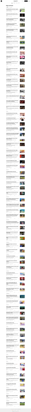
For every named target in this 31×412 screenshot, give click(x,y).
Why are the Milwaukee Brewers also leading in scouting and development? (11, 295)
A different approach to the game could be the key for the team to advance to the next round (12, 188)
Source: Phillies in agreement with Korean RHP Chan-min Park (12, 155)
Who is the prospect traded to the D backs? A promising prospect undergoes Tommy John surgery (12, 145)
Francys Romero (10, 11)
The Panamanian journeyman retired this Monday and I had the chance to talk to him (12, 183)
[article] (15, 10)
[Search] (22, 1)
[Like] (6, 65)
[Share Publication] (23, 1)
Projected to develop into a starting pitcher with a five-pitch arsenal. (12, 58)
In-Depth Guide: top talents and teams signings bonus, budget (12, 239)
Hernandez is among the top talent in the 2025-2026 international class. (11, 347)
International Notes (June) (10, 350)
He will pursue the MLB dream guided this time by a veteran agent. (12, 15)
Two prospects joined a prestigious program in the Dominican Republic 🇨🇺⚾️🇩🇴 (11, 358)
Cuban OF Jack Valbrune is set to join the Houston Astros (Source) (12, 334)
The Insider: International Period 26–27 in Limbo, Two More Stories (12, 19)
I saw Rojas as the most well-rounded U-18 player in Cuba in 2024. (12, 308)
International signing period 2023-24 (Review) (11, 403)
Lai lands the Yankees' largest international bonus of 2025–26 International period (12, 70)
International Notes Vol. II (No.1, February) (12, 209)
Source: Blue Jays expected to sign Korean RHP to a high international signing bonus (12, 317)
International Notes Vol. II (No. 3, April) (11, 150)
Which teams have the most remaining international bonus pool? (12, 368)
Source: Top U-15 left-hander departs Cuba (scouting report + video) (12, 288)
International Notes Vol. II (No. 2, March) (12, 165)
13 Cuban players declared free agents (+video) (11, 250)
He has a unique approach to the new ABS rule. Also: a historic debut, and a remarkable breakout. (12, 92)
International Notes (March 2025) (11, 383)
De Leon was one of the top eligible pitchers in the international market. (11, 216)
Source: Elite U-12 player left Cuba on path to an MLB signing (12, 267)
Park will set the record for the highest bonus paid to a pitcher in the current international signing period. (12, 157)
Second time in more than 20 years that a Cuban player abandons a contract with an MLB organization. (12, 341)
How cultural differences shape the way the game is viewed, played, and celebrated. (12, 178)
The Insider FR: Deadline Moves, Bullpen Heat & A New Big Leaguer (12, 29)
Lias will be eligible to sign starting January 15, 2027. (11, 375)
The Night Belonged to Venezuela (11, 171)
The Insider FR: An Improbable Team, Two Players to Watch (12, 62)
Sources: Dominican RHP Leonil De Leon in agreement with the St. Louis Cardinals (12, 215)
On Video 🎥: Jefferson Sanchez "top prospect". (11, 384)
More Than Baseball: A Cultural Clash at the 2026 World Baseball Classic (12, 176)
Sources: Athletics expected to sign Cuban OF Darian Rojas (12, 307)
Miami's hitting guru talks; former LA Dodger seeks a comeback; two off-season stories (12, 204)
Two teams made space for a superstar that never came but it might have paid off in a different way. (12, 330)
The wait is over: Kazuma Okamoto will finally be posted (11, 278)
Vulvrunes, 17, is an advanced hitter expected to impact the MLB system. (12, 336)
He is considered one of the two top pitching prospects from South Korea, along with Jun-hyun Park (12, 319)
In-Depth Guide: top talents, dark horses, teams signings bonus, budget (12, 397)
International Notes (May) (10, 363)
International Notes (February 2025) (11, 389)
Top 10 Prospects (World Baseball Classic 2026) (12, 192)
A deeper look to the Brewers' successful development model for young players (12, 297)
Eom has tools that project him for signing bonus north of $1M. (12, 102)
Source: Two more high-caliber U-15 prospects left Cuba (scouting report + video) (11, 283)
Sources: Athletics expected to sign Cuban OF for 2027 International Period (12, 199)
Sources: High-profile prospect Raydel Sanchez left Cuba (11, 138)
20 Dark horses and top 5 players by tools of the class (11, 233)
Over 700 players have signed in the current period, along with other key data (12, 75)
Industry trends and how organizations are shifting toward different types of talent (12, 228)
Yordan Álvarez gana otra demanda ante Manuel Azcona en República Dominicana (12, 128)
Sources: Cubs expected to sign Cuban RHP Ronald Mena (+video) (12, 312)
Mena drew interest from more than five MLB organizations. (12, 313)
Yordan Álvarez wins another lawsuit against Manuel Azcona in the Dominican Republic (12, 133)
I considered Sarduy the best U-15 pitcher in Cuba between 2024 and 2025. (12, 290)
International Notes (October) (10, 272)
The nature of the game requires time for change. (11, 20)
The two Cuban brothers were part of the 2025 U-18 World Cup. (12, 97)
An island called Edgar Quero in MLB (11, 160)
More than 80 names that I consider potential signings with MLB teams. (12, 262)
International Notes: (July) (10, 322)
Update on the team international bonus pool (11, 351)
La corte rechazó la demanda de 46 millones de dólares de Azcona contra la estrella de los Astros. (12, 129)
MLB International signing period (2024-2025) (12, 396)
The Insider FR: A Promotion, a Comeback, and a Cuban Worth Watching (12, 123)
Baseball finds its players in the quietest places (11, 124)
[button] (12, 3)
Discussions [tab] (11, 7)
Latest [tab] (7, 7)
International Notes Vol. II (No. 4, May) (11, 113)
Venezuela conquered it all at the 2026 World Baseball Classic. (12, 172)
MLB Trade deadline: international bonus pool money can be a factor (12, 328)
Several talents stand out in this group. (10, 251)
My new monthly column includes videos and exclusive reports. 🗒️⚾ (12, 390)
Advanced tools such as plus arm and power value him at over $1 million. (12, 200)
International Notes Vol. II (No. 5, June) (11, 74)
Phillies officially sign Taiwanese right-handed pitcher (12, 56)
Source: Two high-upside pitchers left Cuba (12, 95)
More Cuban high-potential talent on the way (12, 356)
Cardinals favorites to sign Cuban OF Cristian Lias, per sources (11, 374)
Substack (13, 411)
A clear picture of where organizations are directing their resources (12, 25)
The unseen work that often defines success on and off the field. (12, 31)
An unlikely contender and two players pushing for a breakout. (11, 63)
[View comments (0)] (10, 39)
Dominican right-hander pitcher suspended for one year (12, 323)
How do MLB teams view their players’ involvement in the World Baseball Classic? (12, 222)
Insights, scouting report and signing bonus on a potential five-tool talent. (12, 43)
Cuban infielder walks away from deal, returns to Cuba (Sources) (11, 340)
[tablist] (9, 7)
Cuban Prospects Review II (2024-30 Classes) (11, 261)
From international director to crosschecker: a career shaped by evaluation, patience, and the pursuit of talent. (12, 119)
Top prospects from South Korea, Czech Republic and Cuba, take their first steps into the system (12, 114)
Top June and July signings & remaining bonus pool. (11, 52)
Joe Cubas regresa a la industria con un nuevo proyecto (11, 79)
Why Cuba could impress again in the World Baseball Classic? (12, 187)
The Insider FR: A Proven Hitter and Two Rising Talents (12, 90)
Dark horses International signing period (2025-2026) (12, 232)
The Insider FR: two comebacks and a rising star (12, 106)
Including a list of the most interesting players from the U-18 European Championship (12, 10)
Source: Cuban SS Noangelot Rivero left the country (12, 379)
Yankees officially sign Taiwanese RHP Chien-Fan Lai (11, 69)
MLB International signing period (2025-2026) (12, 237)
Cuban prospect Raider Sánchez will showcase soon (11, 36)
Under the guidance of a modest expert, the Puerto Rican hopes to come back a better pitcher (12, 257)
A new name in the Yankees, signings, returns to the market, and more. (12, 211)
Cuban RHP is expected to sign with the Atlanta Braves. (12, 301)
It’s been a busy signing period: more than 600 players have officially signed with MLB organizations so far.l (12, 151)
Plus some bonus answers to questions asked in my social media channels (12, 246)
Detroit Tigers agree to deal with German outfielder (12, 41)
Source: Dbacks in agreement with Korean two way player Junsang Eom (12, 101)
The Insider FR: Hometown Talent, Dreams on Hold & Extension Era (12, 47)
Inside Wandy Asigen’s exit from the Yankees (11, 244)
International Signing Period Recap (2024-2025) (12, 227)
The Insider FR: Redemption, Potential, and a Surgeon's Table (12, 143)
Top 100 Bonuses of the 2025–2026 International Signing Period (11, 24)
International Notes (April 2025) (11, 367)
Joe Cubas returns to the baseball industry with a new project (12, 85)
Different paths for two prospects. (9, 48)
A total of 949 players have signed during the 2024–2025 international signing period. (12, 273)
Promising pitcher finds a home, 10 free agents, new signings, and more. (11, 166)
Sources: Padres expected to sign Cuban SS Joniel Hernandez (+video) (12, 345)
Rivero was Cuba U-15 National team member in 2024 (12, 380)
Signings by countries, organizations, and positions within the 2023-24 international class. (12, 404)
